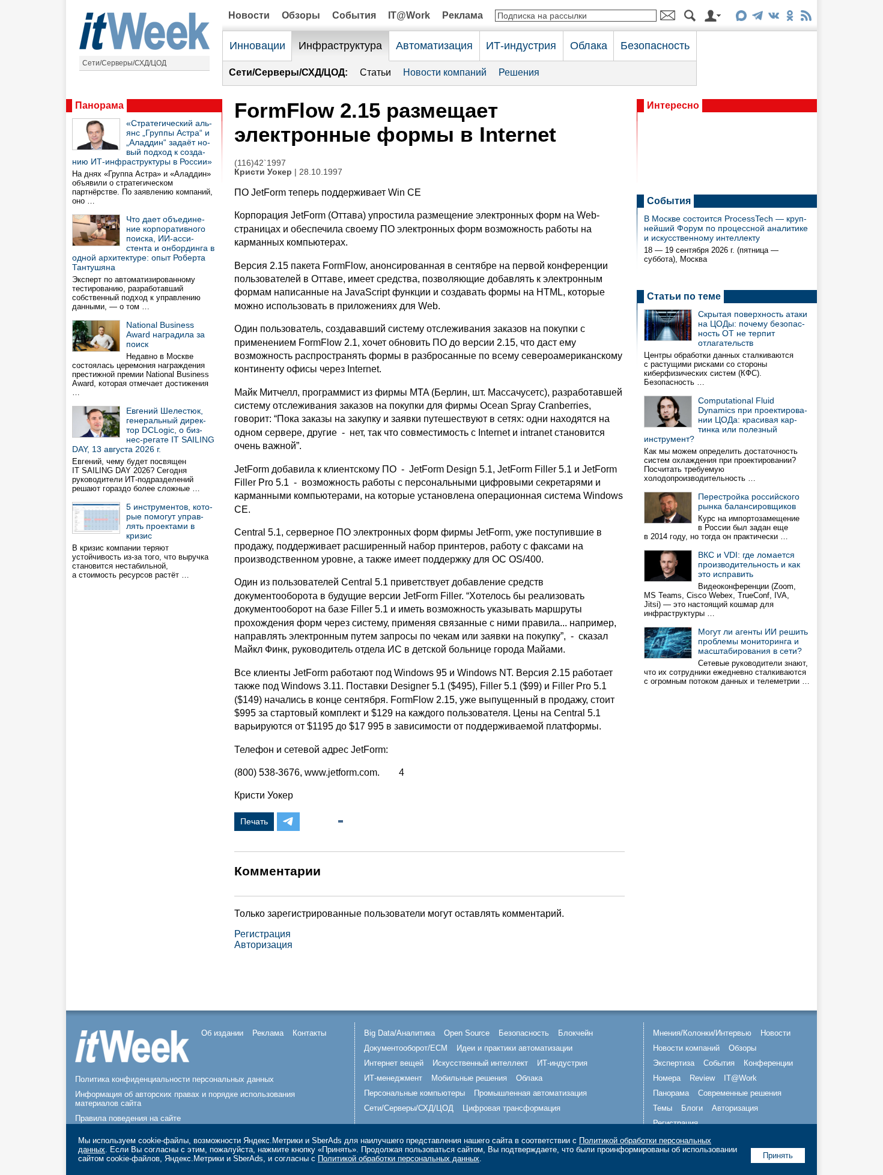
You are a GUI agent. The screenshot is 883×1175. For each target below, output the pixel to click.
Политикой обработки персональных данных (398, 1158)
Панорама (99, 105)
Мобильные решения (469, 1078)
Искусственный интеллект (480, 1063)
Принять (778, 1155)
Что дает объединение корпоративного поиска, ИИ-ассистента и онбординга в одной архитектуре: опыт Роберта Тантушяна (143, 243)
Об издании (222, 1033)
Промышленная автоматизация (530, 1093)
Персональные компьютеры (414, 1093)
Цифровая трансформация (511, 1108)
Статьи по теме (684, 296)
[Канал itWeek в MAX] (741, 18)
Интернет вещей (393, 1063)
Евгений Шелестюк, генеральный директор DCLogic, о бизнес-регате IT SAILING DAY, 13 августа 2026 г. (143, 430)
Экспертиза (673, 1063)
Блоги (692, 1108)
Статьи (375, 72)
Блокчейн (575, 1033)
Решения (519, 72)
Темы (662, 1108)
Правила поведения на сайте (128, 1118)
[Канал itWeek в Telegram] (757, 18)
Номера (667, 1078)
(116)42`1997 (260, 163)
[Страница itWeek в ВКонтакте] (773, 18)
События (354, 15)
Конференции (768, 1063)
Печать (254, 821)
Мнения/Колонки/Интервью (702, 1033)
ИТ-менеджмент (393, 1078)
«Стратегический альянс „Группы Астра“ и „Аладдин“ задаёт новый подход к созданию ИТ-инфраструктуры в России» (142, 142)
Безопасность (655, 46)
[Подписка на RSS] (806, 18)
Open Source (467, 1033)
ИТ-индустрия (521, 46)
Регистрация (262, 934)
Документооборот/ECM (406, 1048)
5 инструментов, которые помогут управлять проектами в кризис (169, 521)
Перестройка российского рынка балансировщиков (749, 501)
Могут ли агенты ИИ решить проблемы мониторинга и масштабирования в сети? (753, 641)
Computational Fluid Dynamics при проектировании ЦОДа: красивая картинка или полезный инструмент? (725, 420)
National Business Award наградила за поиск (165, 334)
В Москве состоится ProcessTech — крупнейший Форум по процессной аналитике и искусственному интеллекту (726, 228)
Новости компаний (445, 72)
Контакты (309, 1033)
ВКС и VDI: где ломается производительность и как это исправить (749, 564)
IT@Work (409, 15)
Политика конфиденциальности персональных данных (174, 1079)
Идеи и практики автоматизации (514, 1048)
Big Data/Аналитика (399, 1033)
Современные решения (739, 1093)
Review (702, 1078)
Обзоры (301, 15)
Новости (249, 15)
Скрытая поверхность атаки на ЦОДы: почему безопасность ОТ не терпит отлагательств (752, 328)
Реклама (462, 15)
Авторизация (263, 945)
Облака (588, 46)
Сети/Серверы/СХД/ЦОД (124, 63)
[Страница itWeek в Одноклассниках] (789, 18)
